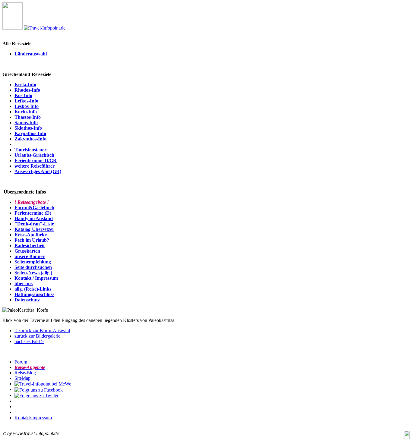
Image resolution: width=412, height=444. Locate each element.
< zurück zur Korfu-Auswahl (42, 330)
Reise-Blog (25, 372)
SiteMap (22, 378)
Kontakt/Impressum (33, 417)
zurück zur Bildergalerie (37, 336)
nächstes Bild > (29, 341)
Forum (20, 361)
